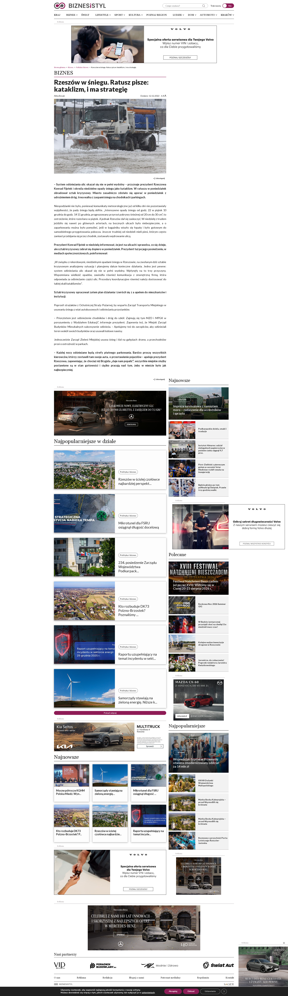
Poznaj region (156, 14)
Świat (85, 14)
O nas (57, 977)
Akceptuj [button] (173, 991)
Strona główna (59, 67)
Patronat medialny (170, 977)
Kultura (134, 14)
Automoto (207, 14)
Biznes (70, 14)
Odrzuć (191, 991)
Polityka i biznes (82, 67)
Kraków (226, 14)
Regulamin (203, 977)
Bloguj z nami (136, 977)
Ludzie (177, 14)
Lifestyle (101, 14)
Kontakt (230, 977)
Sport (118, 14)
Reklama (81, 977)
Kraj (57, 14)
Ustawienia (210, 991)
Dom (191, 14)
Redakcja (107, 977)
